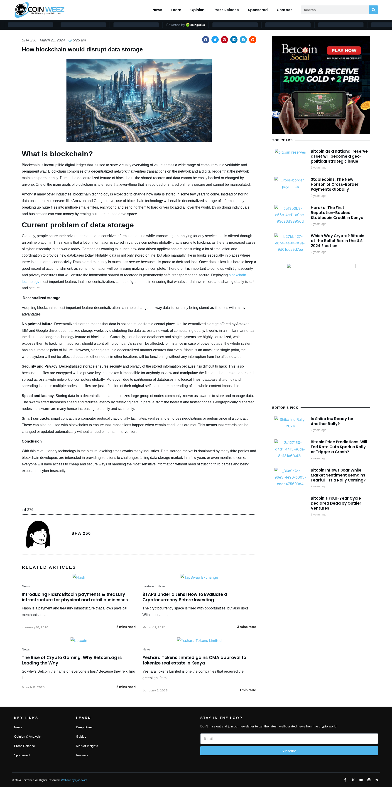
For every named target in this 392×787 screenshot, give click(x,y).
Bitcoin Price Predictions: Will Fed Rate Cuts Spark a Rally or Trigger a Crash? (339, 447)
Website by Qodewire (74, 780)
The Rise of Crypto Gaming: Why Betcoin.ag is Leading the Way (72, 660)
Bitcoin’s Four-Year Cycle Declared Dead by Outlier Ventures (336, 503)
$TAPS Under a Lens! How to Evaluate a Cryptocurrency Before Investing (184, 597)
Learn (176, 9)
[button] (205, 39)
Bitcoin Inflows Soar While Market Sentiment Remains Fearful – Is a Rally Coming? (338, 475)
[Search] (373, 9)
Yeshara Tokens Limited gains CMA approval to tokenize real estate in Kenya (194, 660)
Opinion (197, 9)
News (157, 9)
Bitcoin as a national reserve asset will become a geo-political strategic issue (339, 156)
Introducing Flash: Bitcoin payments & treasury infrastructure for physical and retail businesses (75, 597)
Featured (149, 586)
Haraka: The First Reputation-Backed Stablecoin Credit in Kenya (337, 212)
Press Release (226, 9)
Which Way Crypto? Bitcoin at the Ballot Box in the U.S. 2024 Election (337, 240)
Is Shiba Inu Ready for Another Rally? (332, 421)
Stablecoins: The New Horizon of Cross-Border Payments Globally (334, 184)
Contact (284, 9)
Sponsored (258, 9)
